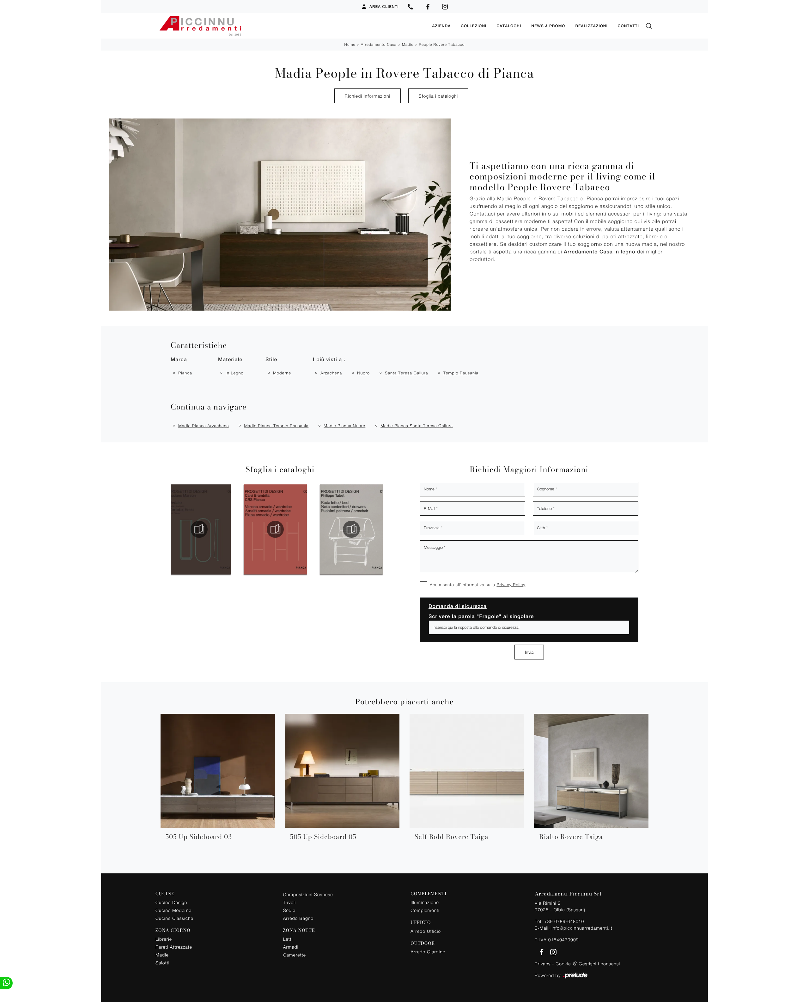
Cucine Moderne (173, 910)
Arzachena (331, 372)
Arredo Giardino (428, 951)
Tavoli (289, 902)
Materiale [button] (230, 359)
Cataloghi (508, 26)
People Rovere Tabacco (442, 44)
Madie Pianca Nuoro (344, 425)
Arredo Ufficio (426, 931)
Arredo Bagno (298, 918)
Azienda (441, 26)
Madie (408, 44)
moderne (282, 372)
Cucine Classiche (174, 918)
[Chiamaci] (410, 6)
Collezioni (473, 26)
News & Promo (548, 26)
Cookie (563, 963)
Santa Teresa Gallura (406, 372)
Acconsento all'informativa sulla (477, 584)
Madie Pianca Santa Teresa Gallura (416, 425)
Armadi (291, 947)
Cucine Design (171, 902)
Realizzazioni (591, 26)
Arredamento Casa (379, 44)
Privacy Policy (510, 584)
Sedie (289, 910)
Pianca (185, 372)
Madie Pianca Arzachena (203, 425)
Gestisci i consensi (599, 963)
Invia (529, 652)
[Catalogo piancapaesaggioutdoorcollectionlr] (351, 529)
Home (349, 44)
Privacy (542, 963)
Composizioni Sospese (308, 894)
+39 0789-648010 (564, 921)
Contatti (628, 26)
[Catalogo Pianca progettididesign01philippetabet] (275, 529)
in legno (235, 372)
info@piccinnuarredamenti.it (581, 928)
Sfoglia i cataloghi (438, 96)
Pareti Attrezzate (173, 947)
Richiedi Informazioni (367, 96)
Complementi (425, 910)
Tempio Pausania (461, 372)
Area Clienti (384, 6)
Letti (288, 939)
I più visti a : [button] (329, 359)
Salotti (162, 962)
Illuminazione (425, 902)
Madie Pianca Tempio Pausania (276, 425)
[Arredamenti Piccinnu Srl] (291, 26)
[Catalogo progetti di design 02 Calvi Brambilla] (199, 529)
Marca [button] (179, 359)
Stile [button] (271, 359)
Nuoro (363, 372)
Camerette (294, 954)
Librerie (163, 939)
